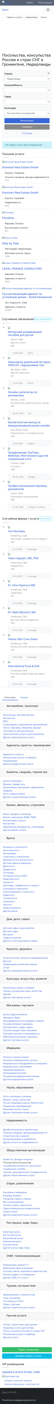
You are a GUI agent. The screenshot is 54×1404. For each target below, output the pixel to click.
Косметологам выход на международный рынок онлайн (29, 424)
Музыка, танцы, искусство (17, 1099)
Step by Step (10, 243)
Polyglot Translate (36, 507)
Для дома (8, 934)
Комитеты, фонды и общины (18, 1159)
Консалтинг (9, 823)
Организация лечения (14, 1073)
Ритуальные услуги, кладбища (19, 1334)
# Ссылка (27, 133)
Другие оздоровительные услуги (20, 970)
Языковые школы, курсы (16, 1109)
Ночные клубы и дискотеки (17, 1205)
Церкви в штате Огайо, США (21, 1372)
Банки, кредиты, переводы (17, 814)
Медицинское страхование (17, 1066)
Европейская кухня (13, 1238)
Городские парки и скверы (17, 1198)
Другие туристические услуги (19, 1307)
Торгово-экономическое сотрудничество (25, 1172)
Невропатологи (11, 879)
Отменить (27, 126)
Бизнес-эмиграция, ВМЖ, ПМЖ (19, 817)
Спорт (6, 967)
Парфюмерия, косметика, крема (20, 964)
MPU (5, 721)
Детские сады (10, 931)
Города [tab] (24, 697)
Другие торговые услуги (16, 1040)
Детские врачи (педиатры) (17, 863)
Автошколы (9, 718)
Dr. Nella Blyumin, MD (22, 612)
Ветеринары (9, 853)
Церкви (7, 994)
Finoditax (8, 218)
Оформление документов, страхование (23, 826)
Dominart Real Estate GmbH (20, 167)
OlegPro (31, 443)
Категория (10, 108)
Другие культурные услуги (17, 997)
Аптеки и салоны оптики (16, 1057)
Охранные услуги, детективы (18, 1327)
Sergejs (31, 477)
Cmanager (32, 549)
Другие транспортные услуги (18, 737)
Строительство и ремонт (16, 1136)
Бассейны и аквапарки (15, 1192)
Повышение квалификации (17, 1106)
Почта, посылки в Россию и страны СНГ (24, 1331)
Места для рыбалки (13, 1202)
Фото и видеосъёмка (14, 793)
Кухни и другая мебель (15, 1014)
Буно (4, 1392)
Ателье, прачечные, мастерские (20, 1324)
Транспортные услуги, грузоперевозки (23, 734)
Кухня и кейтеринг (12, 781)
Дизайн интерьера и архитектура (20, 1129)
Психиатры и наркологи (15, 888)
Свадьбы (7, 790)
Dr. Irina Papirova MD (21, 585)
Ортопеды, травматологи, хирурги (21, 885)
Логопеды (8, 872)
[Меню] (48, 10)
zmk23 (30, 383)
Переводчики (10, 760)
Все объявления (43, 319)
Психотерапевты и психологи (18, 891)
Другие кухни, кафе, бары (16, 1247)
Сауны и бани (10, 1211)
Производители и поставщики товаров (23, 1020)
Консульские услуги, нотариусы (19, 757)
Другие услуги (10, 1337)
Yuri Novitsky (16, 531)
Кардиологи (9, 869)
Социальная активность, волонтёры (22, 1165)
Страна (8, 73)
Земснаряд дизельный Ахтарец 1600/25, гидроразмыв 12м (29, 363)
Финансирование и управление (19, 1139)
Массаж (7, 961)
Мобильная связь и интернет (18, 1268)
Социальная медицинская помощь (21, 1076)
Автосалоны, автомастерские (18, 715)
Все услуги (45, 518)
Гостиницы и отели (13, 1301)
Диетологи (9, 866)
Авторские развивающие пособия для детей (25, 333)
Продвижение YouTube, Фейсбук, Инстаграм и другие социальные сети (28, 456)
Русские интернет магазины (18, 1024)
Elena (30, 353)
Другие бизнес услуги (14, 830)
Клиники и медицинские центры (20, 1060)
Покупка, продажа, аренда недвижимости (25, 1132)
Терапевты (9, 901)
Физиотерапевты (12, 907)
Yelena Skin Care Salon (23, 639)
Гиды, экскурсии (11, 1298)
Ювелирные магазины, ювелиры (20, 1036)
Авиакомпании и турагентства (19, 1294)
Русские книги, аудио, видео (18, 1027)
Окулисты (8, 882)
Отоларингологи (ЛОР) (15, 876)
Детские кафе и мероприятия (18, 928)
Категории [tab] (10, 697)
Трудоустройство (12, 937)
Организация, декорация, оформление (23, 787)
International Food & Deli (23, 666)
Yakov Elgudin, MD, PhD (23, 558)
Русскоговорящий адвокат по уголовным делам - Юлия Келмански (27, 295)
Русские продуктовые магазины (20, 1030)
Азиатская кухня (11, 1231)
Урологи (7, 904)
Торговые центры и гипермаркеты (21, 1033)
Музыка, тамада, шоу (14, 784)
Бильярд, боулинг (12, 1195)
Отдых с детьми (11, 1304)
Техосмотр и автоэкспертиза (18, 731)
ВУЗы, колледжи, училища (17, 1096)
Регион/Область (13, 85)
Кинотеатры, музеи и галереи (18, 987)
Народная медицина (13, 1069)
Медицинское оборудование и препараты (25, 1063)
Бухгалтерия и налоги (14, 820)
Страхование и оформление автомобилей (25, 724)
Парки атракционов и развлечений (21, 1208)
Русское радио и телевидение (19, 1274)
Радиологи (8, 895)
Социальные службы (14, 1169)
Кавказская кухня (12, 1241)
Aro (29, 413)
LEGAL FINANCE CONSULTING (22, 268)
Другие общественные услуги (19, 1175)
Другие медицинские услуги (18, 1079)
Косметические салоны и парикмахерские (25, 958)
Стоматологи (10, 898)
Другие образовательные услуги (20, 1112)
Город (7, 96)
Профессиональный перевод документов (27, 487)
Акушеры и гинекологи (15, 847)
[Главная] (3, 17)
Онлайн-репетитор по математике (22, 394)
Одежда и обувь (11, 1017)
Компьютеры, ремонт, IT (16, 1264)
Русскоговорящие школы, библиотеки (23, 1102)
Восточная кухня (12, 1235)
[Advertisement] (27, 36)
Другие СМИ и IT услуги (15, 1277)
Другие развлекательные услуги (20, 1214)
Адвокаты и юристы (13, 754)
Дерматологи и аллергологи (18, 859)
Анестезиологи (11, 850)
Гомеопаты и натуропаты (16, 856)
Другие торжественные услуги (19, 797)
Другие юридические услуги (18, 764)
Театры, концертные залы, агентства (22, 991)
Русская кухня (10, 1244)
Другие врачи (10, 911)
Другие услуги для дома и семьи (20, 940)
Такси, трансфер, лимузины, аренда (22, 727)
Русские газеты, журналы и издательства (25, 1271)
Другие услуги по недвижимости (20, 1142)
